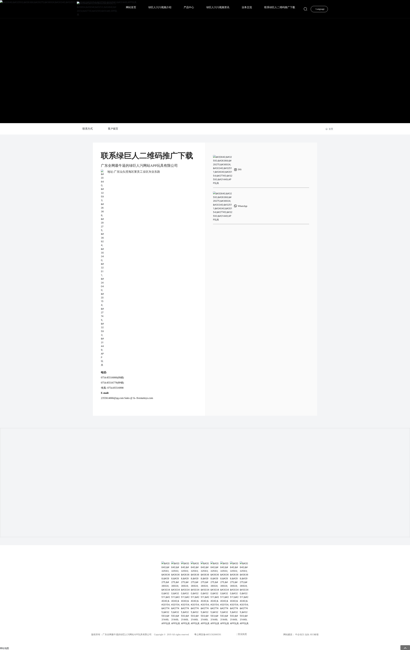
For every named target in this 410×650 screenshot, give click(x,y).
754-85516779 (109, 382)
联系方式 (87, 128)
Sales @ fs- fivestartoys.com (138, 398)
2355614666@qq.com (112, 398)
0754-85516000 (109, 377)
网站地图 (4, 648)
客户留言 (113, 128)
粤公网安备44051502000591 (207, 634)
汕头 (307, 634)
